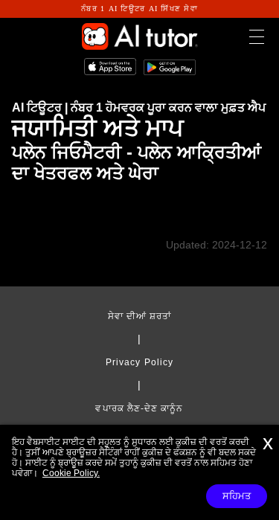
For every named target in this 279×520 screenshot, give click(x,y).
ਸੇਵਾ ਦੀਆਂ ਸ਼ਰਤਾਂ (140, 316)
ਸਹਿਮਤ (236, 495)
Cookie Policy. (71, 473)
